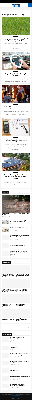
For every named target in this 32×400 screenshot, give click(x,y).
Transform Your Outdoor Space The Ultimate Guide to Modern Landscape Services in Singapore (22, 289)
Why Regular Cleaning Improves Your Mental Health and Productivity (18, 244)
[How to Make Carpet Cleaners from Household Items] (5, 229)
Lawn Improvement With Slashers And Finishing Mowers (22, 319)
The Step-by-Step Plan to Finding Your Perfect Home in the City (19, 354)
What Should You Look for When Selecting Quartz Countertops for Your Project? (19, 339)
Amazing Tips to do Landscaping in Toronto (8, 318)
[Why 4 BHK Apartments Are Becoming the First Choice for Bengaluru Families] (5, 378)
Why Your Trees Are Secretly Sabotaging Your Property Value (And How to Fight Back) (9, 289)
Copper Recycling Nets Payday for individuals (16, 75)
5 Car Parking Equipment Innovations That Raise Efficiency (19, 369)
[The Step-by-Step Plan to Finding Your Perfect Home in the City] (5, 355)
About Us (20, 1)
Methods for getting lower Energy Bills (16, 141)
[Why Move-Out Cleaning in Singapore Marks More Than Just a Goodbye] (5, 222)
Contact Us (15, 1)
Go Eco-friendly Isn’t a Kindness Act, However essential (16, 108)
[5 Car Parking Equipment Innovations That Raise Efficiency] (5, 370)
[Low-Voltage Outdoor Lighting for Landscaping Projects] (9, 269)
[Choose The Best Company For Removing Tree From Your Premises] (23, 298)
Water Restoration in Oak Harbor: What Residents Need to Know (15, 214)
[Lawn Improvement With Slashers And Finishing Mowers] (23, 313)
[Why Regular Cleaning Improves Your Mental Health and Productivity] (5, 245)
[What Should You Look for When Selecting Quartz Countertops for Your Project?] (5, 339)
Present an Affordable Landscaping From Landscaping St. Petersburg (7, 304)
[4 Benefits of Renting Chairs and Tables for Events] (5, 363)
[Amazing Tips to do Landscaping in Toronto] (9, 313)
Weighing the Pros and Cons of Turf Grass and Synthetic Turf (16, 40)
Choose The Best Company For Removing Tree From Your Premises (22, 304)
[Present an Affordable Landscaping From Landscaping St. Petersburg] (9, 298)
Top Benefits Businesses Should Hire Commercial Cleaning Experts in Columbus (18, 253)
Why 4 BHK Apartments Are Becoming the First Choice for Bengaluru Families (20, 377)
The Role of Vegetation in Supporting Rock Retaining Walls (22, 275)
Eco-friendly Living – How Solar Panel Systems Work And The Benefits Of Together (16, 176)
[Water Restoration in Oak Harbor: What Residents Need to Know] (16, 204)
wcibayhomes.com (16, 395)
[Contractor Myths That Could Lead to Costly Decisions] (5, 348)
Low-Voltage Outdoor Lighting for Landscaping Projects (8, 275)
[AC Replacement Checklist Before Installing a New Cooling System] (5, 386)
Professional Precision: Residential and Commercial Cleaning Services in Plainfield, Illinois (19, 237)
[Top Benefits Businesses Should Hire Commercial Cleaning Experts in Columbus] (5, 253)
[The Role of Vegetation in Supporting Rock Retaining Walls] (23, 269)
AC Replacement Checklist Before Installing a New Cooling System (18, 385)
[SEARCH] (28, 327)
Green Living (16, 36)
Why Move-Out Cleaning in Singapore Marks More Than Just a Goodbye (19, 220)
